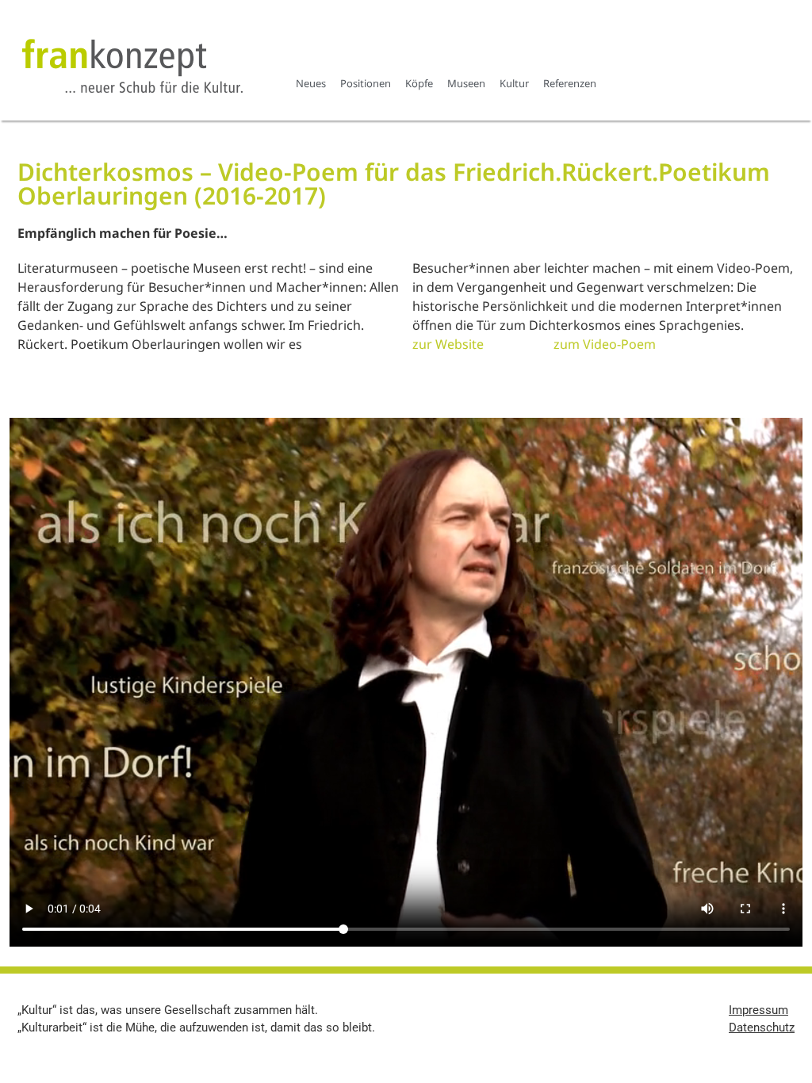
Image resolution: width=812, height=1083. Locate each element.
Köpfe (419, 83)
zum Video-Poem (604, 344)
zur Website (448, 344)
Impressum (758, 1010)
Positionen (365, 83)
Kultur (514, 83)
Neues (311, 83)
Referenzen (569, 83)
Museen (466, 83)
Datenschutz (762, 1027)
